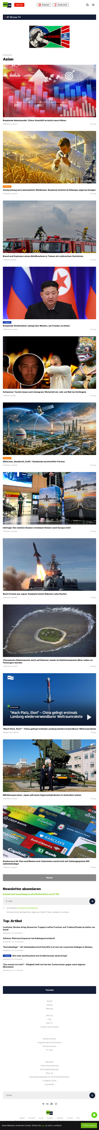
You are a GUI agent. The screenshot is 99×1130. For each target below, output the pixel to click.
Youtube (50, 990)
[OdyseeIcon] (56, 1104)
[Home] (7, 5)
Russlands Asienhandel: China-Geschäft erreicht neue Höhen (34, 120)
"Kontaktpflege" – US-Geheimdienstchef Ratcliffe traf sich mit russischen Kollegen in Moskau (47, 947)
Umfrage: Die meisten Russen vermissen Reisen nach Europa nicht (37, 528)
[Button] (92, 901)
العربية (41, 1118)
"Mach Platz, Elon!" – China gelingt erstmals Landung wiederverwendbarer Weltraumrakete (49, 729)
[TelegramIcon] (43, 1104)
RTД (49, 1019)
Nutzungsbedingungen (49, 1069)
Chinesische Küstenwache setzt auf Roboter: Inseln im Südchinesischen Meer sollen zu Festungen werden (48, 661)
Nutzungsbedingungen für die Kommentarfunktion (50, 1077)
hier (42, 1125)
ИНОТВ (49, 1016)
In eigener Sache (49, 1081)
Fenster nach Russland (50, 1027)
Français (60, 1118)
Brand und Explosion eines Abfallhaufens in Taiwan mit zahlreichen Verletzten (43, 256)
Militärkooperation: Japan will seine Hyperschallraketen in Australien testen (42, 795)
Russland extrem (49, 1046)
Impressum (49, 1062)
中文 (78, 1118)
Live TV (19, 5)
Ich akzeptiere (22, 908)
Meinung (49, 1009)
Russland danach (49, 1039)
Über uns (49, 1073)
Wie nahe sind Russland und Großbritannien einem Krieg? (39, 956)
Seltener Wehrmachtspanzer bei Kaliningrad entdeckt (29, 938)
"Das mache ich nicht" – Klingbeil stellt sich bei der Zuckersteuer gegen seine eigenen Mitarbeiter (44, 965)
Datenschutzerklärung (49, 1066)
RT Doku (49, 1050)
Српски (70, 1118)
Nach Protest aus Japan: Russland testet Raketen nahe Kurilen (35, 594)
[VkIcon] (47, 1104)
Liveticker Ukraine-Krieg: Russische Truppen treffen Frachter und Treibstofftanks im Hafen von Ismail (49, 928)
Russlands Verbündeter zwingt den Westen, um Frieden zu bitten (36, 326)
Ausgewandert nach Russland (49, 1042)
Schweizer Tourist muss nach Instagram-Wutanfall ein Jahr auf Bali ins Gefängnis (44, 392)
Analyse (49, 1005)
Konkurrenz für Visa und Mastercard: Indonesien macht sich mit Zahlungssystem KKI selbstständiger (46, 862)
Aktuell (49, 1001)
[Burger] (93, 5)
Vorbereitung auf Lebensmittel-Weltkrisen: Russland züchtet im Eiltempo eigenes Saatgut (49, 190)
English (22, 1118)
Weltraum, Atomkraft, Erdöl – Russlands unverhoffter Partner (34, 461)
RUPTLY (49, 1023)
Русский (32, 1118)
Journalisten (49, 1084)
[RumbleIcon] (52, 1104)
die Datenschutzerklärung (28, 908)
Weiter (49, 877)
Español (50, 1118)
